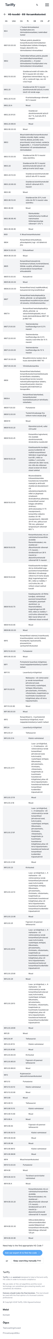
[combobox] (37, 5)
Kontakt (6, 1315)
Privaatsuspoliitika (11, 1333)
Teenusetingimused (12, 1328)
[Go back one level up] (6, 14)
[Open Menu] (47, 4)
